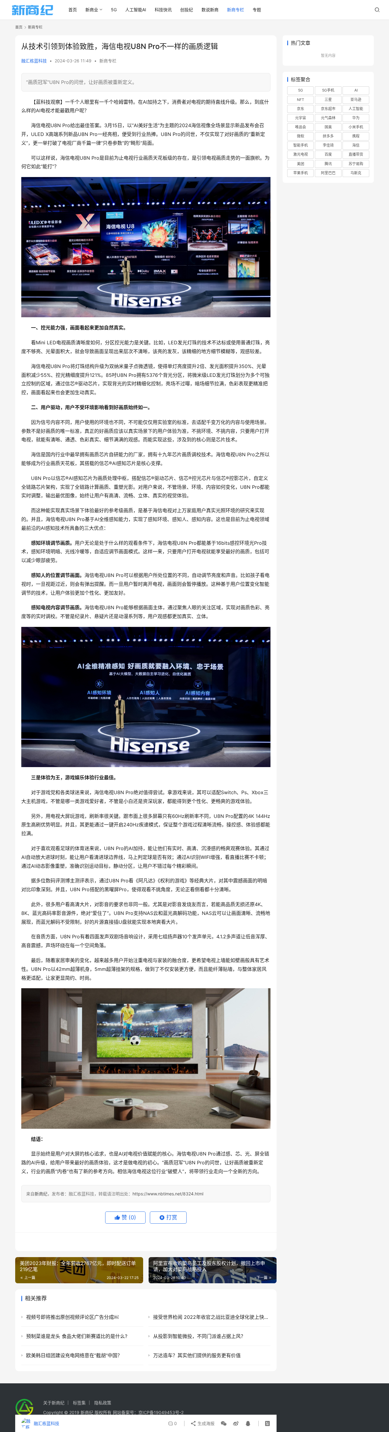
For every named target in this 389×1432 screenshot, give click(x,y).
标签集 (79, 1402)
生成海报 (205, 1423)
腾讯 (328, 164)
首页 (72, 9)
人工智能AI (135, 9)
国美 (328, 127)
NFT (300, 99)
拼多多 (328, 136)
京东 (300, 108)
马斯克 (355, 173)
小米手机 (356, 127)
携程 (356, 136)
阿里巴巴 (328, 173)
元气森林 (328, 118)
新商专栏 (235, 9)
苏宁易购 (356, 164)
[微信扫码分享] (223, 1423)
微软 (300, 136)
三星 (328, 99)
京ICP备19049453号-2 (161, 1412)
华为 (356, 118)
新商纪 (41, 1193)
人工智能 (356, 108)
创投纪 (186, 9)
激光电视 (300, 154)
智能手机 (300, 145)
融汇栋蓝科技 (34, 60)
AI (356, 90)
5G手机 (328, 90)
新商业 (91, 9)
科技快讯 (163, 9)
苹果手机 (300, 173)
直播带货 (356, 154)
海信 (356, 145)
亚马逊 (355, 99)
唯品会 (300, 127)
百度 (328, 154)
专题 (257, 9)
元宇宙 (300, 118)
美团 (300, 164)
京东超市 (328, 108)
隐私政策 (102, 1402)
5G (114, 9)
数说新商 (210, 9)
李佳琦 (328, 145)
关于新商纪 (53, 1402)
